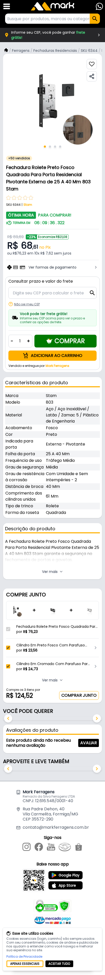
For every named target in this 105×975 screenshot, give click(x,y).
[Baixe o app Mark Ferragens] (33, 880)
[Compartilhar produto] (92, 76)
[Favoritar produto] (92, 64)
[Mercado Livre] (65, 847)
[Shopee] (78, 847)
